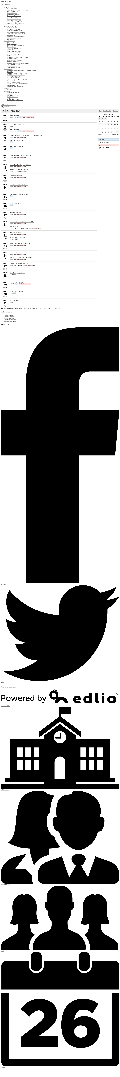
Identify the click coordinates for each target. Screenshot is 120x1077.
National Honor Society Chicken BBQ (22, 222)
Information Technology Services (15, 36)
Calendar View (115, 134)
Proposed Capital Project (13, 14)
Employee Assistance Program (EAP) (17, 73)
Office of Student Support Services (16, 33)
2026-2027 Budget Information (15, 22)
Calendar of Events (9, 315)
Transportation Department (14, 38)
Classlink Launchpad (12, 66)
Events (102, 139)
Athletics (9, 89)
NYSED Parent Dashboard (14, 67)
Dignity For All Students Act (14, 54)
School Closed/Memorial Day (19, 264)
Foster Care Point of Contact (14, 60)
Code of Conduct (11, 47)
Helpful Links (6, 312)
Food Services (11, 39)
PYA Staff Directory (12, 94)
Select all (117, 150)
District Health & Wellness (14, 78)
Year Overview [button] (107, 111)
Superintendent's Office (13, 11)
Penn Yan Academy (12, 27)
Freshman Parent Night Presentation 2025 (18, 63)
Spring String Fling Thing (18, 237)
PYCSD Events (11, 42)
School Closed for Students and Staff (21, 257)
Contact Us (10, 98)
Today (100, 134)
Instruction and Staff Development (16, 32)
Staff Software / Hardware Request (16, 75)
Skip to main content (6, 1)
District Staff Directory (13, 92)
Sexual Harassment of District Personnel (17, 83)
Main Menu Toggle (6, 4)
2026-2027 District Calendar (14, 24)
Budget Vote (14, 226)
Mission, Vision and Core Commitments (17, 10)
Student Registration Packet (14, 48)
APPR (9, 55)
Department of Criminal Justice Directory (17, 57)
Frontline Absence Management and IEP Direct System (21, 70)
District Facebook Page (10, 319)
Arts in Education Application (15, 80)
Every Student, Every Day (14, 20)
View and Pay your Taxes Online (15, 23)
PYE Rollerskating (16, 213)
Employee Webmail (9, 316)
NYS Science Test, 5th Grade (19, 185)
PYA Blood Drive (15, 233)
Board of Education (12, 13)
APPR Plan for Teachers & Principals (17, 79)
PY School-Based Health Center (15, 45)
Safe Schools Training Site (14, 76)
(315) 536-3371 (46, 308)
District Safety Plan (12, 58)
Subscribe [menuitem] (115, 111)
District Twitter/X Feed (10, 321)
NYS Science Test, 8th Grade (19, 194)
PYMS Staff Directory (13, 95)
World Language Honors (17, 273)
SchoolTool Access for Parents (15, 52)
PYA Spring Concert (16, 291)
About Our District (12, 8)
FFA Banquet (14, 301)
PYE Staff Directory (12, 97)
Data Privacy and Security (14, 51)
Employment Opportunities (14, 16)
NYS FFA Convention (17, 125)
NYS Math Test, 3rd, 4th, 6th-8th (20, 155)
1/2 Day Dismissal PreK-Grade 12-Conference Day (26, 135)
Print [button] (100, 111)
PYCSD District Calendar (14, 82)
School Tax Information (13, 17)
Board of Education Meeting (19, 169)
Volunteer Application (12, 61)
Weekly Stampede (11, 44)
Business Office (11, 35)
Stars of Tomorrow (16, 175)
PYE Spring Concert (16, 282)
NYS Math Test (15, 115)
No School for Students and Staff (20, 243)
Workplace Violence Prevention (15, 86)
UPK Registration (11, 50)
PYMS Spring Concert (17, 203)
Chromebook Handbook (13, 64)
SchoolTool (10, 72)
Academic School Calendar (14, 19)
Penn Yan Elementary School (14, 30)
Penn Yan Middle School (13, 29)
